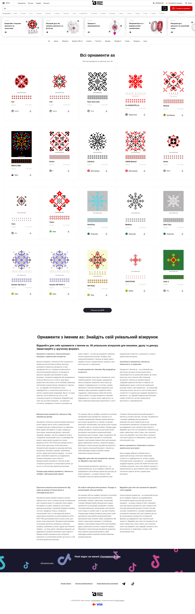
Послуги (30, 3)
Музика (107, 41)
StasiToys (91, 224)
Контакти (46, 3)
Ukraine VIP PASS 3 (57, 285)
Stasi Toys (167, 224)
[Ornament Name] (97, 2)
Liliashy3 (90, 161)
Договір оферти (66, 583)
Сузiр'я (89, 41)
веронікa (57, 13)
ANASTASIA (130, 281)
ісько (31, 13)
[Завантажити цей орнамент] (30, 111)
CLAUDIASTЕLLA (132, 105)
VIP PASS (91, 286)
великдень (112, 13)
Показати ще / (97, 310)
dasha (165, 161)
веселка (23, 13)
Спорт (127, 41)
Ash (51, 102)
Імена (56, 41)
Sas (12, 102)
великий (103, 13)
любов (15, 13)
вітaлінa (162, 13)
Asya (13, 224)
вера (74, 13)
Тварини (136, 41)
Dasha (51, 161)
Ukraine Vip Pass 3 (18, 285)
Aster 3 (166, 282)
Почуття (98, 41)
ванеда (138, 13)
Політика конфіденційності (84, 583)
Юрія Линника (120, 600)
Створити (179, 8)
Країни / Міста (77, 41)
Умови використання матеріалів (107, 583)
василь (130, 13)
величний (94, 13)
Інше (145, 41)
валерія (154, 13)
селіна (145, 13)
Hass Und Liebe (93, 102)
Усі (49, 41)
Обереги (65, 41)
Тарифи (38, 3)
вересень (66, 13)
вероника (48, 13)
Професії (117, 41)
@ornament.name (110, 556)
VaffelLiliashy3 (130, 161)
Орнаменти (21, 3)
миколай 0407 (83, 13)
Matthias (128, 224)
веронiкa (39, 13)
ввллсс (121, 13)
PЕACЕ (166, 106)
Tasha (51, 222)
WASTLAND (16, 166)
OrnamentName (95, 600)
